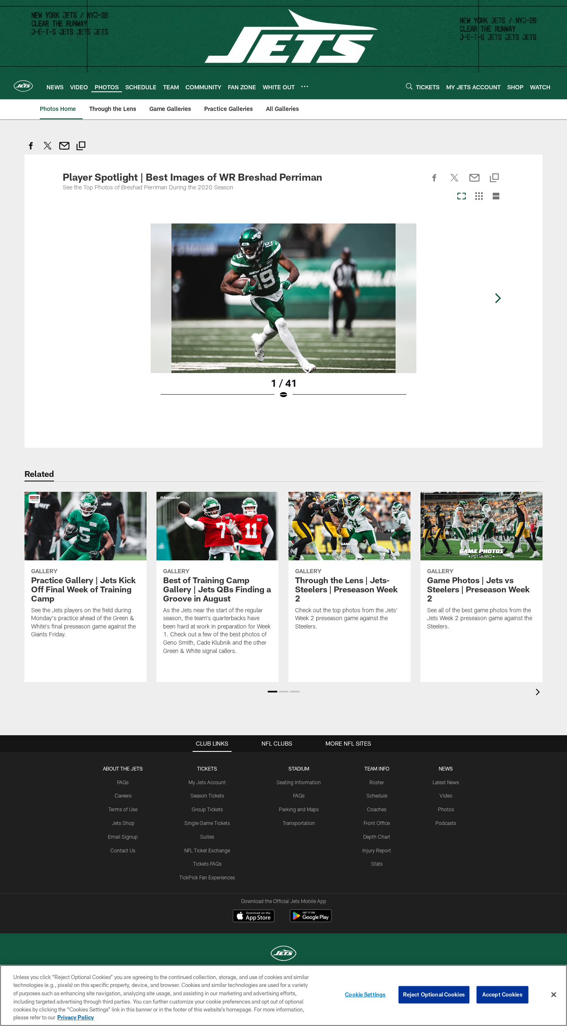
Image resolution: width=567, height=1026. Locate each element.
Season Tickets (207, 795)
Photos (446, 809)
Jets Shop (123, 823)
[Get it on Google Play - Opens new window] (311, 920)
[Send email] (64, 150)
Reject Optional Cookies (434, 994)
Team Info (376, 768)
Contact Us (122, 850)
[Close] (554, 995)
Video (446, 795)
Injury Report (376, 850)
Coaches (376, 809)
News (446, 768)
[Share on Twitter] (47, 150)
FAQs (123, 782)
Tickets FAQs (207, 863)
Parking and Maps (299, 809)
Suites (207, 836)
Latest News (446, 782)
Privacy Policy (75, 1017)
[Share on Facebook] (31, 150)
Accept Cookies (502, 994)
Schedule (377, 795)
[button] (272, 692)
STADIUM (298, 768)
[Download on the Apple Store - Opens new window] (254, 917)
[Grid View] (479, 197)
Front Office (377, 823)
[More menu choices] (304, 86)
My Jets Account (207, 782)
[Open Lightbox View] (283, 316)
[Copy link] (81, 147)
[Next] (498, 298)
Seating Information (298, 782)
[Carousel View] (461, 197)
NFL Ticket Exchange (207, 850)
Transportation (299, 823)
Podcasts (445, 823)
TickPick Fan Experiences (207, 877)
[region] (283, 995)
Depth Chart (376, 836)
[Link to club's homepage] (23, 86)
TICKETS (207, 768)
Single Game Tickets (207, 823)
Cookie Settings (365, 994)
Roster (376, 782)
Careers (123, 795)
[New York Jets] (283, 954)
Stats (377, 863)
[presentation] (539, 693)
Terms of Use (122, 809)
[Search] (409, 86)
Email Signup (123, 836)
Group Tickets (207, 809)
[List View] (496, 197)
